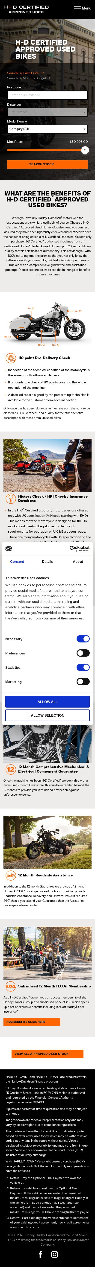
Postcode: (14, 87)
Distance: (14, 104)
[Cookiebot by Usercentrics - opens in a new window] (69, 549)
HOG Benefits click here (25, 1022)
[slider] (85, 150)
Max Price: (47, 141)
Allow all (48, 702)
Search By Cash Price (23, 73)
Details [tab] (47, 561)
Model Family (17, 121)
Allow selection (47, 715)
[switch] (83, 653)
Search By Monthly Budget (26, 78)
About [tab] (78, 561)
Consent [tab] (17, 561)
